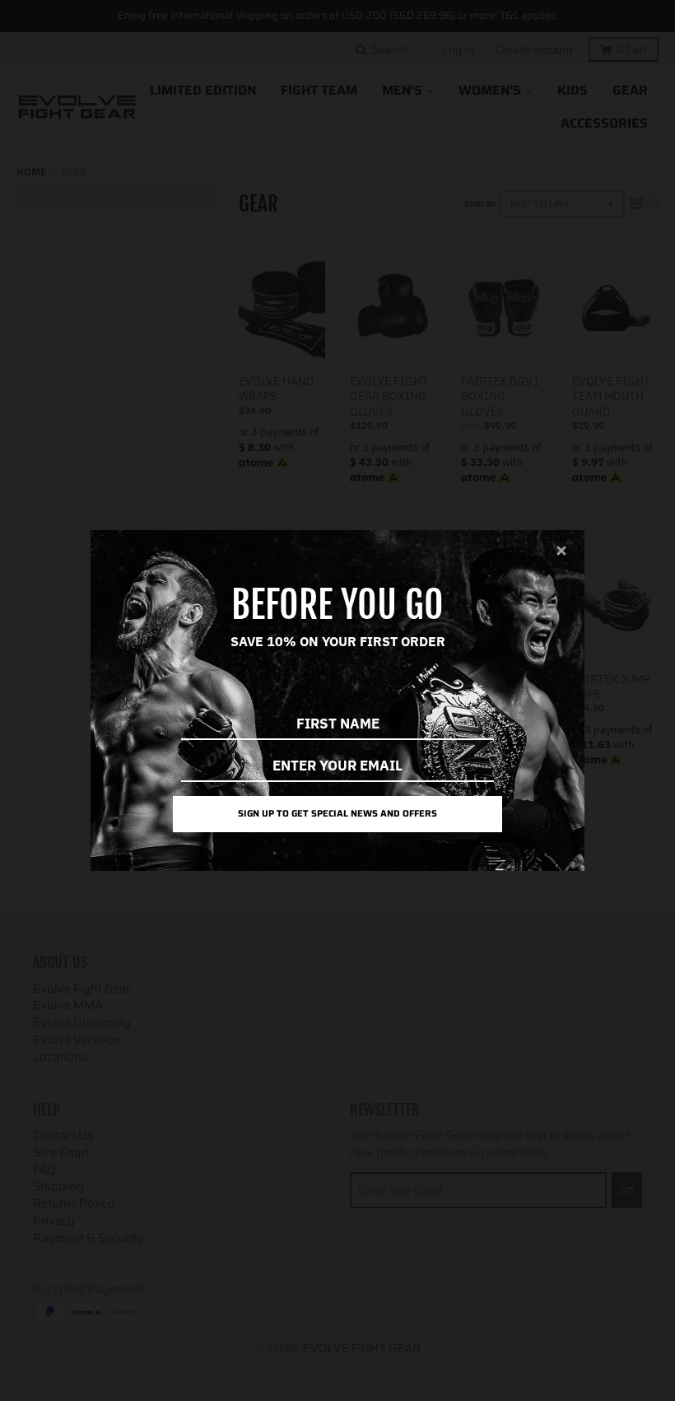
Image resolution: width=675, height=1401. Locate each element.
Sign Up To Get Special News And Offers (337, 813)
